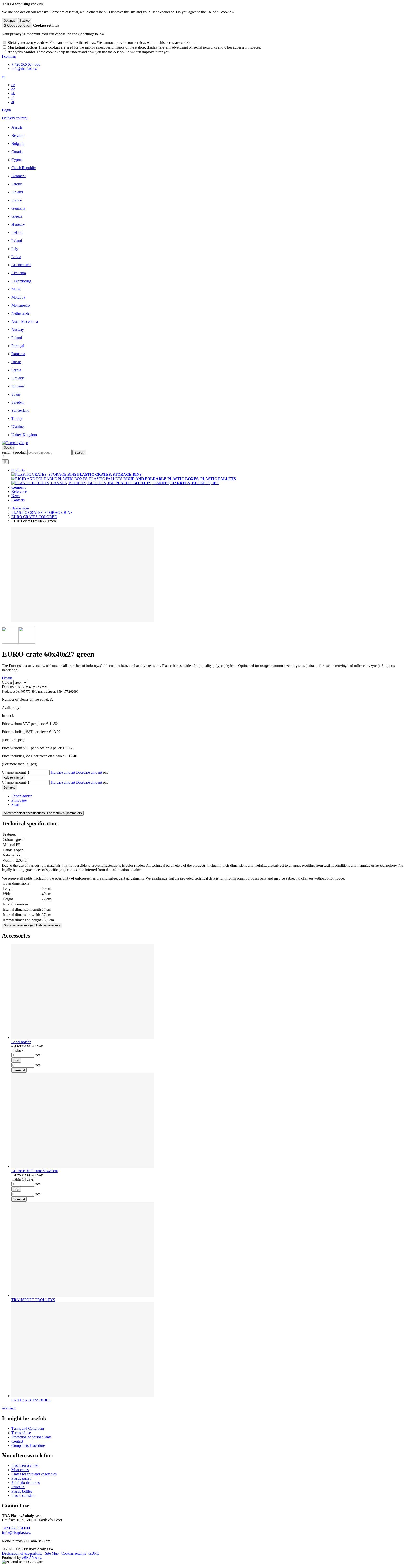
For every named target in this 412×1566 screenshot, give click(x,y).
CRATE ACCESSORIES (31, 1400)
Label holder (21, 1042)
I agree (25, 20)
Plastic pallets (21, 1478)
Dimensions (11, 687)
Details (7, 678)
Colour (7, 682)
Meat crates (20, 1470)
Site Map (52, 1553)
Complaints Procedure (28, 1446)
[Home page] (15, 443)
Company (18, 487)
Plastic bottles (21, 1491)
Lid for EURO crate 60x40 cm (34, 1171)
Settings (9, 20)
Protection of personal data (31, 1437)
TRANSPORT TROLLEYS (33, 1300)
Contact (17, 1441)
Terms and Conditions (28, 1428)
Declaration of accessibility (22, 1553)
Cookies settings (73, 1553)
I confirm (9, 56)
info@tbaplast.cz (16, 1532)
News (15, 496)
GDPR (93, 1553)
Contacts (18, 500)
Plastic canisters (23, 1495)
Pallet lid (18, 1487)
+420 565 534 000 (16, 1528)
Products (18, 470)
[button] (3, 77)
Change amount (14, 772)
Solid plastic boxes (25, 1483)
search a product (14, 452)
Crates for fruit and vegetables (34, 1474)
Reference (19, 491)
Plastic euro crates (24, 1465)
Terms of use (21, 1433)
